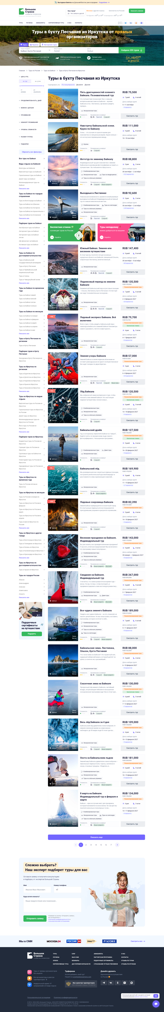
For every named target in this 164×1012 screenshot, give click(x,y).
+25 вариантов (128, 376)
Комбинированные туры (91, 171)
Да (69, 13)
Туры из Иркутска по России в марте (30, 510)
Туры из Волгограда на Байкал (30, 201)
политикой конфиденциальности (59, 919)
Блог (73, 954)
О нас (69, 23)
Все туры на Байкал (27, 158)
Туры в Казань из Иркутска (29, 547)
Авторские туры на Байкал (29, 231)
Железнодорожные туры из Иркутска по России (29, 421)
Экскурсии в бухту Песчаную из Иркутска (30, 359)
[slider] (20, 86)
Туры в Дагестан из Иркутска (29, 377)
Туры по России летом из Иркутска (28, 485)
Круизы (35, 45)
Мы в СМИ (75, 957)
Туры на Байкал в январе (28, 316)
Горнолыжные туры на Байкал (30, 175)
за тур (25, 81)
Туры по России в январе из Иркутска (29, 498)
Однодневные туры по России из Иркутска (31, 467)
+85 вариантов (128, 263)
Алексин (22, 587)
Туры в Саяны (24, 276)
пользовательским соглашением (58, 921)
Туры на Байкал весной (27, 299)
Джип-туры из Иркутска (28, 416)
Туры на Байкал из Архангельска (31, 211)
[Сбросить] (49, 50)
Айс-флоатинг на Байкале (28, 241)
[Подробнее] (46, 979)
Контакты (78, 23)
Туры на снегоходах (110, 205)
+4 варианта (127, 107)
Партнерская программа (103, 957)
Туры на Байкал (50, 70)
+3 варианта (127, 453)
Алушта (22, 594)
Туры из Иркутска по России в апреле (30, 517)
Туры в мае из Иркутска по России (28, 523)
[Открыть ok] (118, 982)
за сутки (38, 81)
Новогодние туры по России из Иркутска (30, 461)
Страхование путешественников (106, 964)
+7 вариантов (127, 706)
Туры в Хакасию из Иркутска (29, 388)
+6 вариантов (127, 340)
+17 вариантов (128, 485)
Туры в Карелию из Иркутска (29, 381)
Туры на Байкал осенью (27, 306)
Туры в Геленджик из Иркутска (30, 543)
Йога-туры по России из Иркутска (27, 427)
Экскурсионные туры (90, 111)
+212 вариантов (128, 174)
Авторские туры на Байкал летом (29, 236)
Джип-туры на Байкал (27, 179)
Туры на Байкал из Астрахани (30, 215)
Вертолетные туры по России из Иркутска (30, 405)
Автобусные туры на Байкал (29, 228)
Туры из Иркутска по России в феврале (30, 504)
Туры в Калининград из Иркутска (31, 551)
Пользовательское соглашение (38, 997)
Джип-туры (107, 450)
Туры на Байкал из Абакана (29, 204)
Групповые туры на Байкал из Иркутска (30, 455)
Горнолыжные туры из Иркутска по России (31, 411)
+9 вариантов (127, 558)
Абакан (21, 580)
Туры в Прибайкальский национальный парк (28, 271)
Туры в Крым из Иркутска (28, 384)
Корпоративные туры (56, 23)
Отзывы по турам (127, 960)
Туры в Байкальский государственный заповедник (30, 261)
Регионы (29, 23)
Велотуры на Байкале (27, 168)
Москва (89, 11)
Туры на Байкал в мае (27, 330)
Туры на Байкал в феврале (28, 319)
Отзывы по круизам (128, 964)
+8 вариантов (127, 595)
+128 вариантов (128, 208)
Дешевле (79, 85)
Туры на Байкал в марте (27, 323)
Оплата (55, 960)
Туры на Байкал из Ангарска (29, 208)
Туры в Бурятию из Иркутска (29, 374)
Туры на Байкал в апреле (28, 326)
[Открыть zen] (124, 982)
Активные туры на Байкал (28, 244)
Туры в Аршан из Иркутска (28, 570)
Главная (22, 70)
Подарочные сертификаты (103, 960)
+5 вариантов (127, 742)
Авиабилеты (40, 23)
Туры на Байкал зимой (27, 295)
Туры (21, 23)
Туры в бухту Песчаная (27, 266)
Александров (24, 583)
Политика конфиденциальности (65, 997)
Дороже (87, 85)
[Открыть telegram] (104, 982)
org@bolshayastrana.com (82, 977)
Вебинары (75, 960)
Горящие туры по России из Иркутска (29, 448)
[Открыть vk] (111, 982)
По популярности (68, 85)
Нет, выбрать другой (77, 13)
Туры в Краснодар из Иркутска (30, 554)
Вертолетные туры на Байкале (30, 172)
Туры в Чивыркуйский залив (29, 279)
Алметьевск (23, 590)
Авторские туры (50, 45)
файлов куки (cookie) (141, 997)
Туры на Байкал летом (27, 302)
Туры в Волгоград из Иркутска (30, 540)
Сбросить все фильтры (32, 152)
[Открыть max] (131, 982)
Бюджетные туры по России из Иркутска (30, 442)
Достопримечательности (81, 964)
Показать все (24, 188)
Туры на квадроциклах (109, 174)
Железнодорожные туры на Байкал (29, 184)
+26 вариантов (128, 301)
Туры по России (34, 70)
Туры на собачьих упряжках (93, 178)
